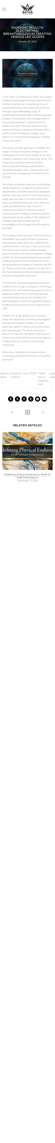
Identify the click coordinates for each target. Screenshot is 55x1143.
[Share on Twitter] (17, 399)
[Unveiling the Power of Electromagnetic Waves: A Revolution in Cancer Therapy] (12, 412)
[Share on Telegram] (37, 399)
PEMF (33, 373)
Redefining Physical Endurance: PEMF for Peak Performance (27, 476)
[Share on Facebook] (10, 399)
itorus (26, 373)
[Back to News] (27, 412)
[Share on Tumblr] (30, 399)
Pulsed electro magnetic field (43, 379)
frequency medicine (15, 375)
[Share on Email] (44, 399)
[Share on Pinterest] (24, 399)
